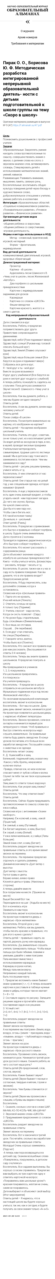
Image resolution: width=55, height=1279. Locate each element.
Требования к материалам (27, 43)
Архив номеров (27, 37)
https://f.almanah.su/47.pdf (27, 125)
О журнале (27, 31)
